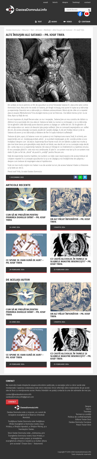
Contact (87, 2)
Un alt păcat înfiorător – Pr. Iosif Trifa (70, 220)
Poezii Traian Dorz (83, 425)
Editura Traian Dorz (83, 419)
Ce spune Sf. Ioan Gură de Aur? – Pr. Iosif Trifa (24, 261)
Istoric (55, 2)
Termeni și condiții (83, 414)
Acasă (45, 2)
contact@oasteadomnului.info (18, 394)
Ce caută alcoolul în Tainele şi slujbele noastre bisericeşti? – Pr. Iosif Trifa (70, 261)
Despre (65, 2)
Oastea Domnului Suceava (80, 422)
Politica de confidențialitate (79, 417)
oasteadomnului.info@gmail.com (20, 397)
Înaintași (76, 2)
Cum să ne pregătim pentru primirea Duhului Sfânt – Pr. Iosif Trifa (26, 217)
